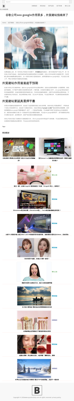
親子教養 (59, 6)
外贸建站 (38, 72)
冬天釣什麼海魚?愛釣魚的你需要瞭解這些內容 (37, 307)
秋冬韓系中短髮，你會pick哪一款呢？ (37, 259)
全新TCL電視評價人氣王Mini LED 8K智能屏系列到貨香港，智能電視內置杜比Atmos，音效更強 (37, 234)
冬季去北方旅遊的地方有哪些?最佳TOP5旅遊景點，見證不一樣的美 (37, 379)
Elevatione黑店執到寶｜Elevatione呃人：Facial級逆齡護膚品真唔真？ (37, 210)
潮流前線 (42, 6)
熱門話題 (51, 6)
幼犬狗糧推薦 (4, 9)
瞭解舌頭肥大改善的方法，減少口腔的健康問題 (37, 283)
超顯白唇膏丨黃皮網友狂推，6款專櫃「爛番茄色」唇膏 (37, 355)
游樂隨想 (34, 6)
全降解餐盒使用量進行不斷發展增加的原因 (37, 331)
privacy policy (56, 397)
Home (4, 23)
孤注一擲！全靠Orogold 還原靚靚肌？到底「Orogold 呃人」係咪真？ (37, 186)
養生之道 (67, 6)
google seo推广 (48, 108)
